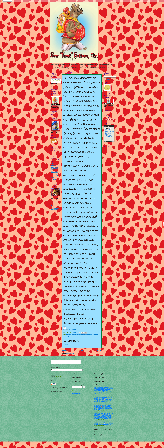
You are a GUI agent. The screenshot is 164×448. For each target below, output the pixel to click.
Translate (108, 79)
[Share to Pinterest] (86, 333)
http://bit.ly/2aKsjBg (72, 329)
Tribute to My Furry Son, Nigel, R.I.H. (109, 130)
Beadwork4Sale (53, 165)
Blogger (93, 438)
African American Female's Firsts (108, 134)
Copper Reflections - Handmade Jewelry (54, 172)
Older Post (99, 350)
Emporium (73, 334)
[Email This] (81, 333)
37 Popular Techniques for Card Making (55, 209)
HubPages (112, 141)
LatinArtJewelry (54, 174)
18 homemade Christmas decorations (55, 206)
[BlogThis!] (82, 333)
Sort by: (106, 128)
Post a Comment (68, 344)
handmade (82, 334)
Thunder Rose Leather (55, 175)
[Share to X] (83, 333)
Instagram (86, 334)
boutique (69, 334)
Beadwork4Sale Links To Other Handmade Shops (54, 168)
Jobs (52, 369)
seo (91, 334)
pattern (89, 334)
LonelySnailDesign (84, 438)
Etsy (76, 334)
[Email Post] (79, 332)
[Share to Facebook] (85, 333)
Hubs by (107, 126)
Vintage (67, 336)
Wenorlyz (52, 177)
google (78, 334)
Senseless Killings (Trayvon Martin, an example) (108, 136)
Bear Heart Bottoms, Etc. (76, 393)
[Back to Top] (163, 447)
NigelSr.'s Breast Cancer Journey (109, 132)
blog (67, 334)
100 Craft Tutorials (54, 204)
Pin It (105, 112)
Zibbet (71, 336)
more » (105, 141)
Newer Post (64, 350)
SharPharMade (95, 334)
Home (82, 350)
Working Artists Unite (54, 179)
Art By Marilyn (53, 163)
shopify (64, 336)
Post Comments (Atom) (70, 353)
